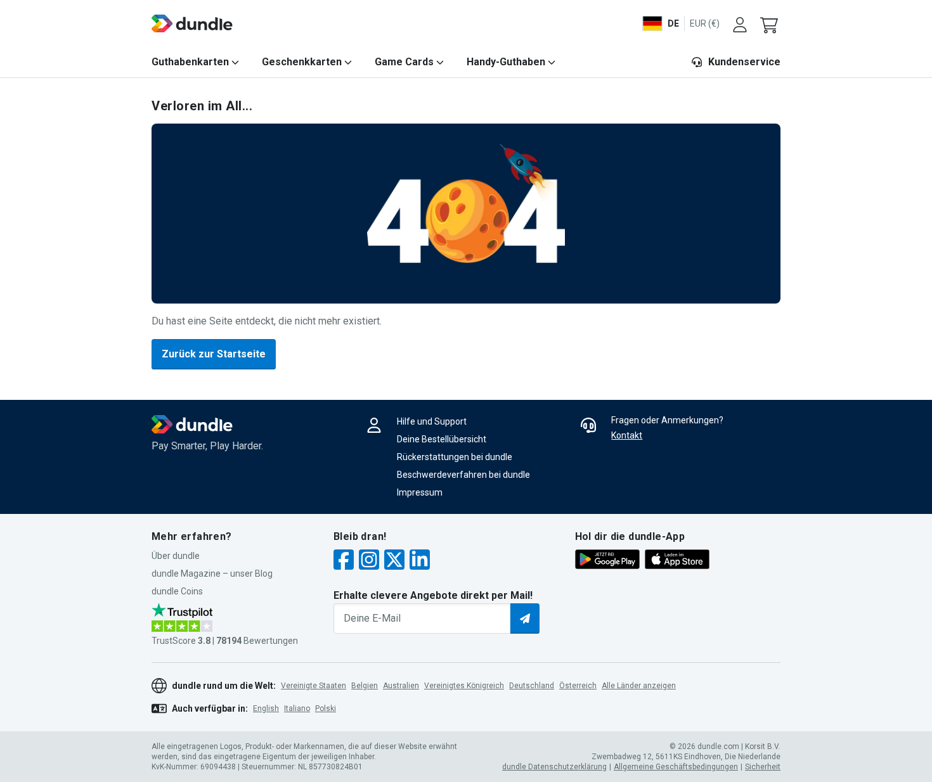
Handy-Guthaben (506, 62)
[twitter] (394, 561)
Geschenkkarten (302, 62)
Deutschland (531, 685)
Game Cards (404, 62)
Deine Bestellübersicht (441, 439)
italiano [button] (297, 708)
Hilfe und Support (432, 421)
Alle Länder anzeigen (639, 685)
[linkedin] (420, 561)
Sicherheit (762, 766)
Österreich (578, 685)
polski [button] (325, 708)
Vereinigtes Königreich (464, 685)
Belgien (364, 685)
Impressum (420, 492)
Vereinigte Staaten (313, 685)
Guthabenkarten (190, 62)
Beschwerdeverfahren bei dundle (463, 475)
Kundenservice (744, 62)
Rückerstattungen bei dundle (454, 457)
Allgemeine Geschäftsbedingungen (676, 766)
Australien (401, 685)
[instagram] (369, 561)
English (266, 708)
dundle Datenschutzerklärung (554, 766)
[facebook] (343, 561)
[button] (770, 23)
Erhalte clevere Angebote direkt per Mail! (433, 595)
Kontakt (626, 435)
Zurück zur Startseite (214, 354)
